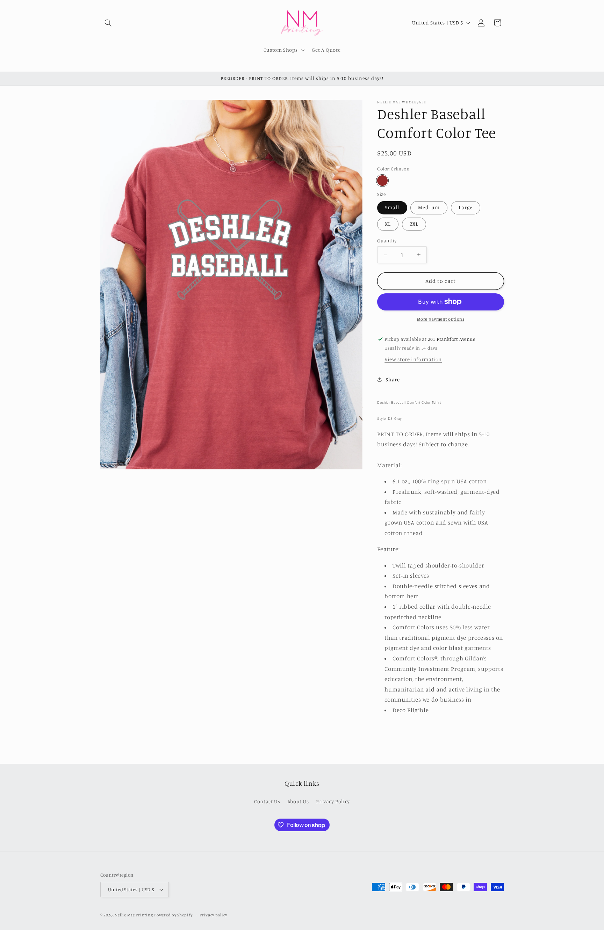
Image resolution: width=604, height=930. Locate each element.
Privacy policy (213, 915)
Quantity (386, 240)
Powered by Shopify (173, 915)
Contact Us (267, 801)
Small (392, 207)
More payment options (441, 319)
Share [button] (393, 379)
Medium (428, 207)
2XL (414, 224)
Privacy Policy (333, 801)
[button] (108, 23)
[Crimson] (382, 180)
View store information (413, 359)
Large (466, 207)
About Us (298, 801)
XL (388, 224)
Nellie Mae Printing (134, 915)
